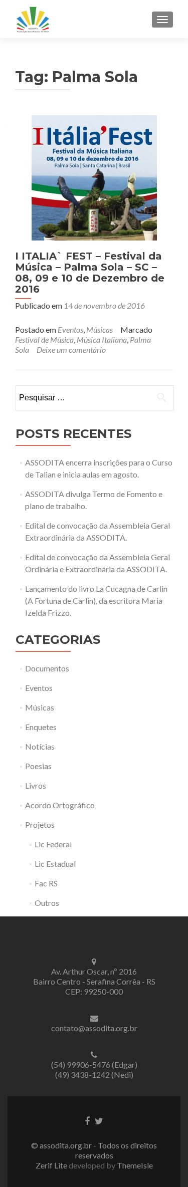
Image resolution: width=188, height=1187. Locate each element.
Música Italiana (102, 339)
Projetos (40, 824)
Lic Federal (53, 844)
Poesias (38, 766)
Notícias (40, 746)
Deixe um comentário (71, 349)
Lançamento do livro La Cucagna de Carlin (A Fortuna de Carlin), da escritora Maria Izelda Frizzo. (96, 600)
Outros (47, 902)
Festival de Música (44, 339)
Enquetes (41, 727)
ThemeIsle (135, 1165)
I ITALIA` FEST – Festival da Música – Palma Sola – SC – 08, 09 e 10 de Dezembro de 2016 (89, 272)
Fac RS (46, 883)
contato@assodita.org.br (94, 1028)
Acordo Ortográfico (60, 805)
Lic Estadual (55, 863)
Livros (35, 785)
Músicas (99, 329)
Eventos (70, 329)
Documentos (47, 668)
